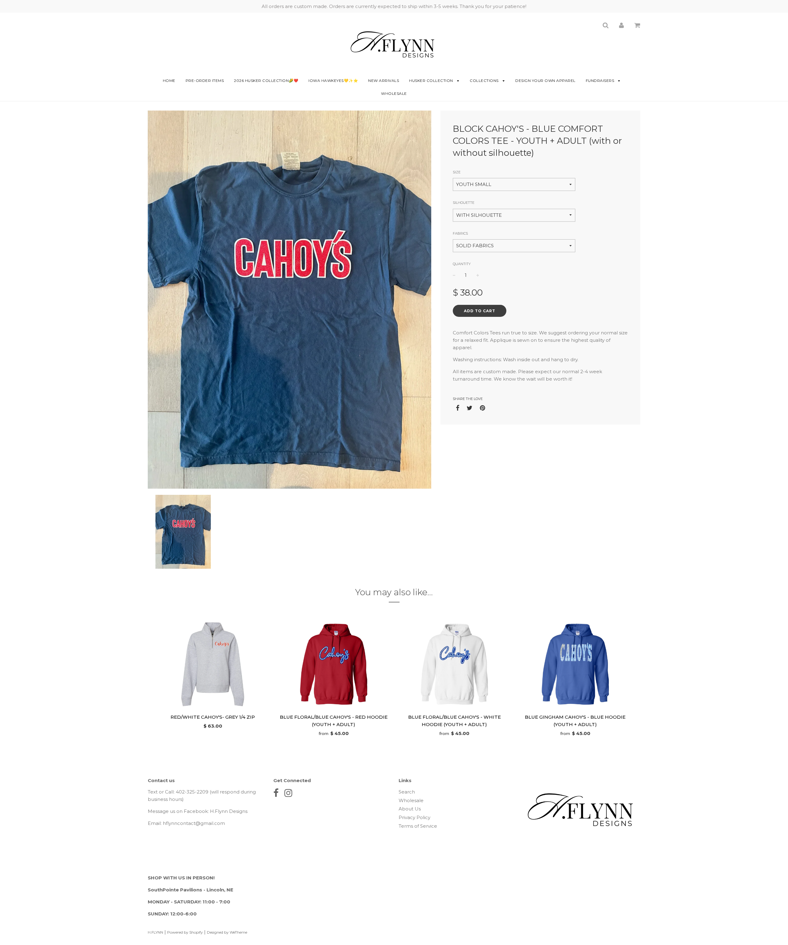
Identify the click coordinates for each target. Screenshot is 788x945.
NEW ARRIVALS (383, 80)
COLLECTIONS (485, 80)
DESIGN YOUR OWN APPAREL (545, 80)
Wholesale (394, 93)
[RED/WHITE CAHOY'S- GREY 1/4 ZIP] (213, 664)
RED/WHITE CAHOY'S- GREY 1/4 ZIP (213, 717)
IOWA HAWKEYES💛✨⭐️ (333, 80)
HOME (169, 80)
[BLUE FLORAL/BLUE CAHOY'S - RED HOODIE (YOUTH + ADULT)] (334, 664)
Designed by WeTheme (227, 932)
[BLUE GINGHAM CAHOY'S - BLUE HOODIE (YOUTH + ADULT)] (575, 664)
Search (407, 792)
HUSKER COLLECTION (431, 80)
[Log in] (621, 25)
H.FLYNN (155, 932)
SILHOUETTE (463, 202)
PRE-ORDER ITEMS (205, 80)
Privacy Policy (414, 817)
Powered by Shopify (185, 932)
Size (456, 172)
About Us (410, 809)
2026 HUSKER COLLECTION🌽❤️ (266, 80)
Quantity (462, 264)
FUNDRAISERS (600, 80)
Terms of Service (418, 826)
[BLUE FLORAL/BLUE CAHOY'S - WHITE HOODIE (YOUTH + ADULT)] (454, 664)
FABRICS (460, 233)
